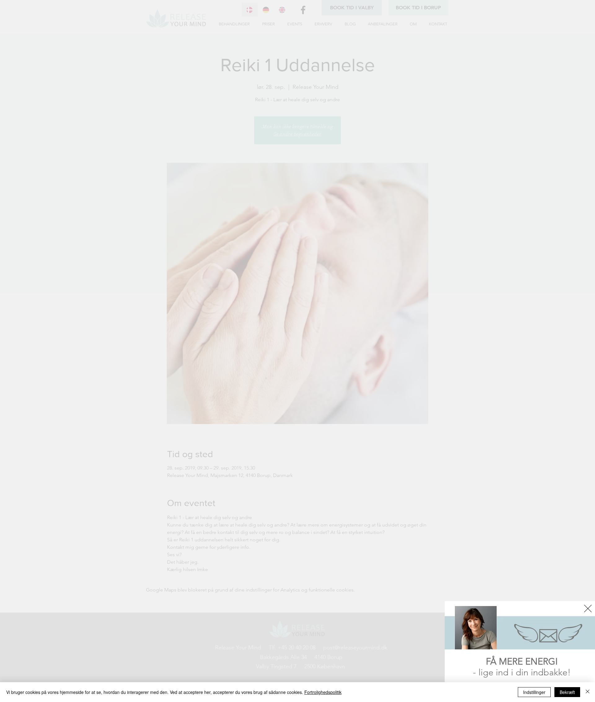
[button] (588, 608)
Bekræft (567, 692)
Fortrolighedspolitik (323, 692)
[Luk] (587, 692)
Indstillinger (534, 692)
